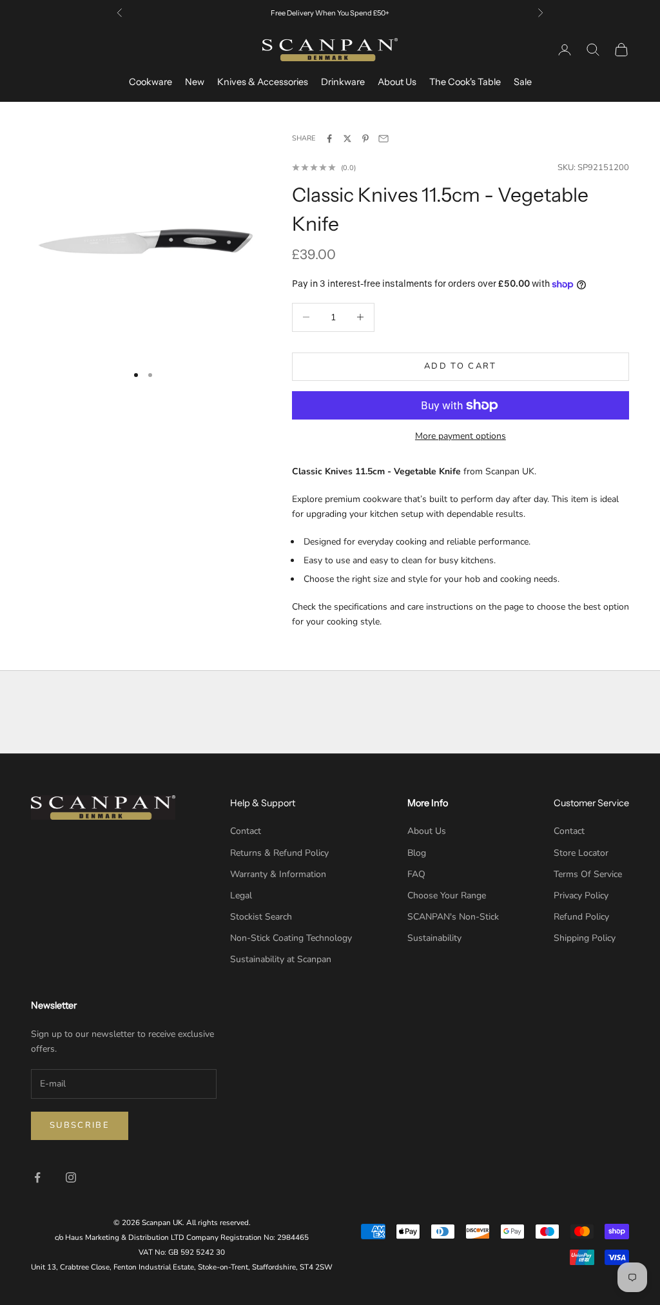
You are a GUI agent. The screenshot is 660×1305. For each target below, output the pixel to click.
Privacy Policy (581, 895)
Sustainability (434, 938)
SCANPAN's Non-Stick (453, 917)
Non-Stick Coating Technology (291, 938)
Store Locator (581, 853)
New (194, 82)
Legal (241, 895)
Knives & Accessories (262, 82)
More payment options (460, 436)
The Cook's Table (465, 82)
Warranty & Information (278, 874)
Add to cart (460, 366)
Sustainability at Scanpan (280, 959)
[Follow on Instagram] (70, 1177)
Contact (245, 831)
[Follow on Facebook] (37, 1177)
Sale (523, 82)
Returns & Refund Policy (279, 853)
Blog (416, 853)
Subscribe (80, 1125)
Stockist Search (261, 917)
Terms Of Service (588, 874)
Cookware (150, 82)
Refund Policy (581, 917)
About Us (397, 82)
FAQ (416, 874)
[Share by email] (383, 138)
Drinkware (343, 82)
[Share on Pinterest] (365, 138)
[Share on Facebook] (329, 138)
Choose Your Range (446, 895)
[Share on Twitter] (347, 138)
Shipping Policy (585, 938)
